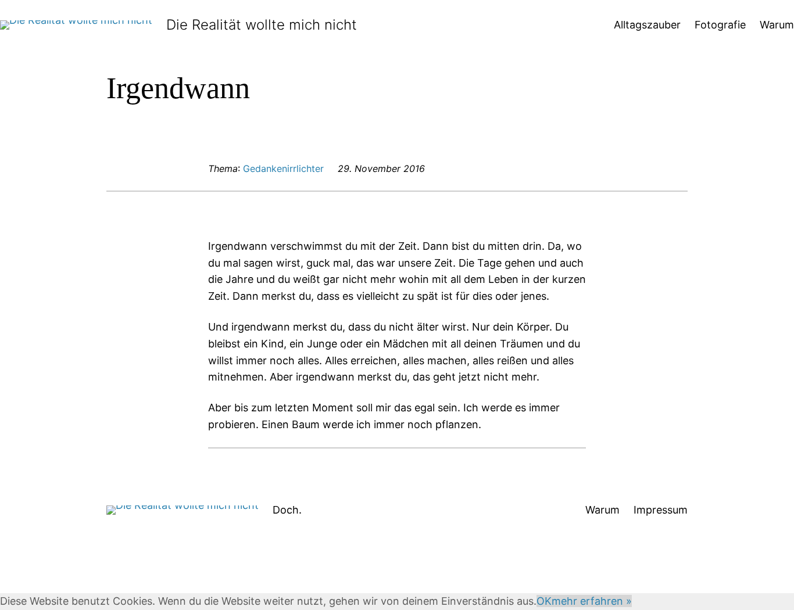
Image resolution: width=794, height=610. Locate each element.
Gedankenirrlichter (283, 168)
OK (544, 601)
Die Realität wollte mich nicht (261, 24)
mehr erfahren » (592, 601)
